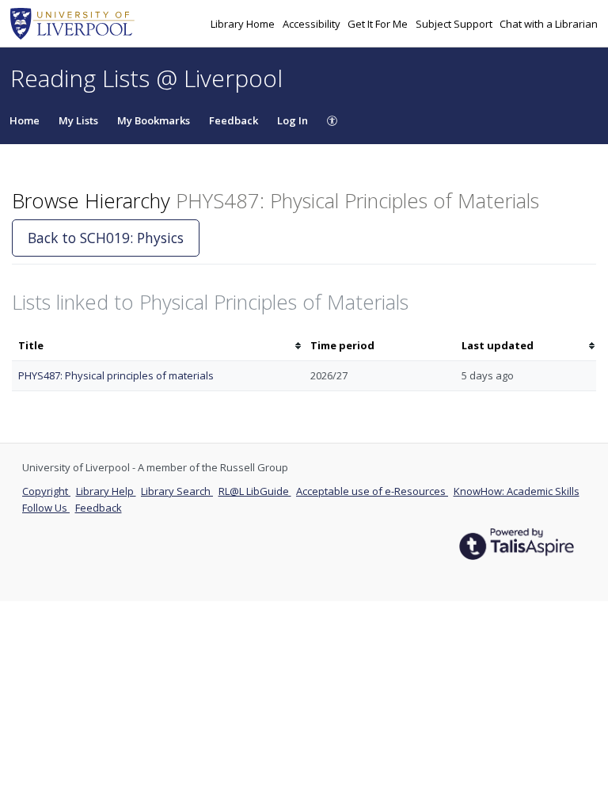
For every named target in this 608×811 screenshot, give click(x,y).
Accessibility (313, 24)
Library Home (244, 24)
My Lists (78, 120)
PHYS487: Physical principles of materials (116, 375)
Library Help (106, 491)
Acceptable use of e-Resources (372, 491)
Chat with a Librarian (549, 24)
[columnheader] (158, 345)
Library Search (177, 491)
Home (25, 120)
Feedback (233, 120)
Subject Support (455, 24)
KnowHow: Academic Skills (517, 491)
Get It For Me (379, 24)
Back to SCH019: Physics (106, 237)
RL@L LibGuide (254, 491)
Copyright (46, 491)
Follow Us (46, 508)
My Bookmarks (153, 120)
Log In (292, 120)
